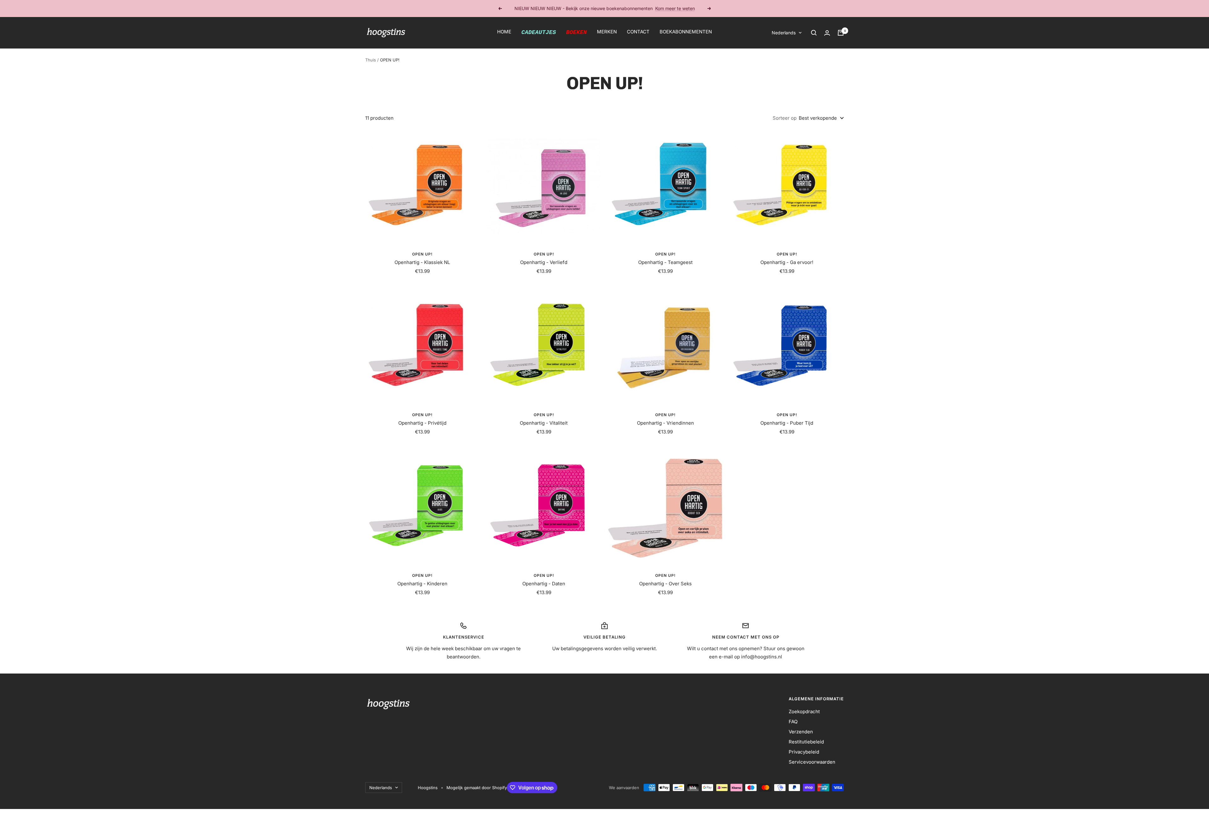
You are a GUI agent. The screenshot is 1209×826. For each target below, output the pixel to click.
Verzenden (801, 732)
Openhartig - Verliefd (543, 262)
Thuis (370, 59)
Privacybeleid (804, 752)
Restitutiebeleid (806, 742)
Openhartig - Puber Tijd (786, 423)
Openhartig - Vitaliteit (544, 423)
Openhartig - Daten (543, 584)
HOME (504, 32)
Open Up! (422, 254)
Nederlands (784, 32)
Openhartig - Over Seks (665, 584)
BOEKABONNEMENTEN (686, 32)
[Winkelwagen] (840, 33)
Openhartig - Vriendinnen (665, 423)
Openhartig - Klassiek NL (422, 262)
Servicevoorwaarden (812, 762)
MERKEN (607, 32)
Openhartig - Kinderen (422, 584)
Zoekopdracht (804, 711)
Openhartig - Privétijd (422, 423)
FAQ (793, 722)
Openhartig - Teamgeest (665, 262)
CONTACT (638, 32)
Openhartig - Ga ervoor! (786, 262)
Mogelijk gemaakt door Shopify (476, 787)
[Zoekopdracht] (814, 33)
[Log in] (827, 33)
